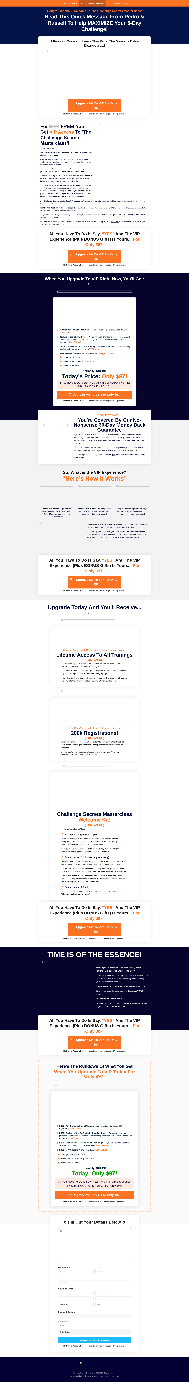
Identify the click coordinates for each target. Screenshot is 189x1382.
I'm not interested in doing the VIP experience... (94, 114)
